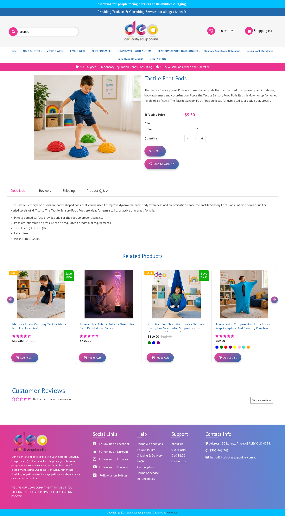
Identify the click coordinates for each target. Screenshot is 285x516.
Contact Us (178, 461)
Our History (178, 450)
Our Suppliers (145, 467)
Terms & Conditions (150, 444)
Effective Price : (155, 114)
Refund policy (146, 479)
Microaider (172, 512)
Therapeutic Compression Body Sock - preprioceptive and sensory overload (242, 326)
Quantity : (151, 138)
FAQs (140, 461)
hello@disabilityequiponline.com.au (233, 457)
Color (147, 123)
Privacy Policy (146, 450)
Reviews (45, 190)
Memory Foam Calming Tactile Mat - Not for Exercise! (39, 326)
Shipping (69, 190)
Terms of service (148, 473)
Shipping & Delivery (149, 455)
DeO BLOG (178, 455)
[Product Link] (70, 270)
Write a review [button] (261, 400)
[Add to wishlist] (70, 276)
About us (177, 444)
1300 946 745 (225, 31)
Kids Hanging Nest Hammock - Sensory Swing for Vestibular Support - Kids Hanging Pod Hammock (176, 327)
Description (19, 190)
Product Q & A (97, 190)
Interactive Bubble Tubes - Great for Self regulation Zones (107, 326)
